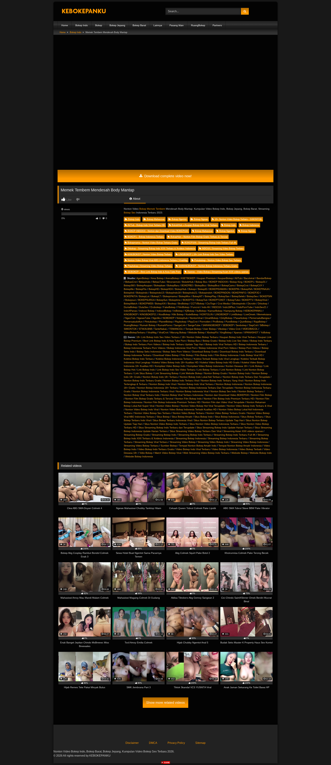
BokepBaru (173, 285)
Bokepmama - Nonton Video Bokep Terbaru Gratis (153, 242)
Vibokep (222, 328)
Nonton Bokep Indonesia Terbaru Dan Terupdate (206, 387)
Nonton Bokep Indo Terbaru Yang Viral (222, 380)
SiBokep (264, 325)
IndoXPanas (130, 310)
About (136, 198)
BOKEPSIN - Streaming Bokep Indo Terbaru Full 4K (210, 242)
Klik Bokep (178, 314)
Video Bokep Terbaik (250, 449)
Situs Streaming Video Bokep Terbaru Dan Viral (195, 431)
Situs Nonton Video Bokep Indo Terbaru (165, 424)
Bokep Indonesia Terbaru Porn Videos (144, 348)
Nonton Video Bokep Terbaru (188, 413)
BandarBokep (264, 278)
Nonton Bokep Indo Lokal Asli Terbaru (200, 377)
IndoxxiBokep (164, 310)
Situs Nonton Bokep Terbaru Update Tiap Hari (219, 420)
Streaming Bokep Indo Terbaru (195, 434)
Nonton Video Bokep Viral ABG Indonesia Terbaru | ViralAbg (157, 260)
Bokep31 (261, 281)
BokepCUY (256, 285)
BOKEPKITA (130, 296)
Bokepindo (142, 292)
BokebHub (187, 281)
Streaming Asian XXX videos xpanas (243, 431)
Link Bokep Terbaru (208, 369)
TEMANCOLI (176, 328)
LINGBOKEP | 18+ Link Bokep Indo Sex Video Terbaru (205, 254)
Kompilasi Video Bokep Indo (170, 366)
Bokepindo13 (157, 292)
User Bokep (209, 328)
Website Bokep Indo (261, 452)
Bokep (98, 25)
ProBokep (218, 321)
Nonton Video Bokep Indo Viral (142, 409)
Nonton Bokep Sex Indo (223, 391)
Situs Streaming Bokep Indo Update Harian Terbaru (225, 427)
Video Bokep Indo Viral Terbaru (193, 449)
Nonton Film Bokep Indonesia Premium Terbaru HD (172, 402)
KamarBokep (215, 310)
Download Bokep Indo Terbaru (236, 351)
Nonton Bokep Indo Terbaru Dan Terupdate (246, 377)
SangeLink (180, 325)
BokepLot (144, 296)
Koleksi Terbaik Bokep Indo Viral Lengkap (216, 358)
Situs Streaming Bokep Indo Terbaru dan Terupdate (166, 427)
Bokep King (236, 281)
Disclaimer (132, 742)
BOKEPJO (253, 292)
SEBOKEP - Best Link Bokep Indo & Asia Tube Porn (154, 271)
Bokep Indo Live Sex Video (233, 340)
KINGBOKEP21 (148, 314)
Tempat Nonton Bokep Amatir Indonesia (240, 445)
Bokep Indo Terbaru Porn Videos (143, 344)
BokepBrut (213, 285)
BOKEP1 (249, 281)
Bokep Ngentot (179, 219)
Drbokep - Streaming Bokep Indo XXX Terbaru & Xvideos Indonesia (161, 248)
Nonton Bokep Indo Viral (162, 384)
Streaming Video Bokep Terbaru (141, 445)
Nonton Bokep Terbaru (250, 391)
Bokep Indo (81, 25)
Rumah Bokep (148, 325)
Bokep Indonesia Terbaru (252, 344)
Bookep (172, 303)
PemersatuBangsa (259, 318)
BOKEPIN (234, 289)
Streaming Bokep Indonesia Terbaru (227, 438)
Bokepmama (170, 296)
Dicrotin (252, 303)
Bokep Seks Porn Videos (176, 351)
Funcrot (195, 307)
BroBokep (183, 303)
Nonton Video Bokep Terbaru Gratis (225, 413)
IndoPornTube (245, 307)
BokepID (202, 289)
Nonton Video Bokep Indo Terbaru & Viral (249, 405)
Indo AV (206, 307)
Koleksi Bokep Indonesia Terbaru (174, 358)
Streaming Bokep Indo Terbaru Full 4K (234, 434)
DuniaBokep (130, 307)
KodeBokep (192, 314)
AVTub (238, 278)
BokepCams (228, 285)
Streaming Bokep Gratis (137, 434)
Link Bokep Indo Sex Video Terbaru (176, 369)
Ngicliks (156, 318)
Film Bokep (187, 355)
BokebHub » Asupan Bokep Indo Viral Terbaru (194, 225)
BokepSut (162, 300)
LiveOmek (249, 314)
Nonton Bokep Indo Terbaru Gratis (142, 380)
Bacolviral (249, 278)
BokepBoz (200, 285)
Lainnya (157, 25)
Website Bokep (196, 332)
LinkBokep (236, 314)
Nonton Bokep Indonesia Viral (192, 391)
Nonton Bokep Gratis (215, 373)
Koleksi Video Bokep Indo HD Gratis (219, 362)
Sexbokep (241, 325)
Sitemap (200, 742)
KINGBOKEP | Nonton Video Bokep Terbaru (150, 254)
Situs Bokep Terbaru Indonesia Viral (172, 420)
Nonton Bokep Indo (239, 373)
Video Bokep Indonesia (224, 449)
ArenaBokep (172, 278)
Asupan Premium (206, 278)
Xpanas (238, 332)
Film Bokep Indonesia (226, 355)
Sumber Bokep (169, 445)
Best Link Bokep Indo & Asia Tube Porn (164, 340)
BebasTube (159, 281)
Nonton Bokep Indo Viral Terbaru (196, 384)
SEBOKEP (228, 325)
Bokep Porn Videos (249, 348)
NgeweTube (143, 318)
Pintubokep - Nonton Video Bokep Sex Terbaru (217, 260)
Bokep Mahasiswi (155, 219)
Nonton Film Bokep (261, 395)
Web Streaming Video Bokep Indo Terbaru (206, 452)
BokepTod (201, 300)
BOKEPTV (247, 300)
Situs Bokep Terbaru (252, 416)
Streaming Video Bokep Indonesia (249, 442)
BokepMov (184, 296)
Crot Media (224, 303)
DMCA (153, 742)
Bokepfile (129, 289)
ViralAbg (152, 332)
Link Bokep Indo (146, 369)
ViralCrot (163, 332)
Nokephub (182, 318)
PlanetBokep (166, 321)
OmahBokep (211, 318)
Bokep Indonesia (250, 225)
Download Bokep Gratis (205, 351)
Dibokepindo (238, 303)
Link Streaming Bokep (166, 373)
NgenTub (130, 318)
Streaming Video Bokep (182, 442)
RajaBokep (260, 321)
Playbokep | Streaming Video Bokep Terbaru (150, 266)
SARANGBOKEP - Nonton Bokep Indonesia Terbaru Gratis (208, 266)
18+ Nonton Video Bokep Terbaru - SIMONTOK (238, 219)
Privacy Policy (176, 742)
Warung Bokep (178, 332)
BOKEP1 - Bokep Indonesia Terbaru (146, 236)
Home (64, 25)
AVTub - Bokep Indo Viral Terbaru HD (146, 225)
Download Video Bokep (166, 355)
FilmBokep (183, 307)
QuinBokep (246, 321)
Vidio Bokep (145, 452)
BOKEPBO (187, 285)
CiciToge (211, 303)
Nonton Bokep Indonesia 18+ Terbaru (157, 387)
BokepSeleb (238, 296)
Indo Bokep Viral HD (251, 355)
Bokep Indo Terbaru (261, 340)
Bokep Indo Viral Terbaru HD (221, 344)
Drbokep (262, 303)
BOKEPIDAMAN (218, 289)
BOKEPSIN (266, 296)
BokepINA (246, 289)
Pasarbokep (240, 318)
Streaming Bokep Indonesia (191, 438)
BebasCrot (131, 281)
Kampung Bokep (233, 310)
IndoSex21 (261, 307)
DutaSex (143, 307)
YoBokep (265, 332)
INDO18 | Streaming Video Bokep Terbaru (222, 248)
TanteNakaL (160, 328)
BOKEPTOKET (217, 300)
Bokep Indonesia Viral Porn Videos (218, 348)
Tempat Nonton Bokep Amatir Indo (197, 445)
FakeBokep (169, 307)
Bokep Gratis (210, 340)
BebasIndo (145, 281)
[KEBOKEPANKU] (83, 11)
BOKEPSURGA (146, 300)
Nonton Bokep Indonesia (229, 384)
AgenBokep (142, 278)
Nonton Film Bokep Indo (188, 398)
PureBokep (231, 321)
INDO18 (216, 307)
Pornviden (205, 321)
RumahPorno (165, 325)
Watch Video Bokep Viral (167, 452)
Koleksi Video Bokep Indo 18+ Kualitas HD (175, 362)
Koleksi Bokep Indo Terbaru (139, 358)
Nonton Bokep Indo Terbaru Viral (181, 380)
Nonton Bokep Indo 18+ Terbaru (160, 377)
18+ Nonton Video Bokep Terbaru (200, 337)
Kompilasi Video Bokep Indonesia (205, 366)
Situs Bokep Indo (203, 416)
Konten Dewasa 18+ (237, 366)
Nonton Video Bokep (167, 405)
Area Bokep (157, 278)
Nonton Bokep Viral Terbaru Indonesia (182, 395)
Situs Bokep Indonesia (227, 416)
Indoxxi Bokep (146, 310)
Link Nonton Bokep (231, 369)
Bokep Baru (194, 340)
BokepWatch (130, 303)
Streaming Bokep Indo (164, 434)
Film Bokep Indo (204, 355)
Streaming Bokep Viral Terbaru (151, 442)
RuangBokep (198, 25)
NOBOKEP (168, 318)
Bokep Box (201, 281)
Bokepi (192, 289)
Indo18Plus (229, 307)
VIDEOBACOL (250, 328)
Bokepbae (159, 285)
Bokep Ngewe (201, 219)
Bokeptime (175, 300)
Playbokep (180, 321)
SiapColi (253, 325)
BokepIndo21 (190, 292)
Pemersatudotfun (133, 321)
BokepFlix (141, 289)
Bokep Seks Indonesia (149, 351)
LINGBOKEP (222, 314)
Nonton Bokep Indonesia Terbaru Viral (153, 391)
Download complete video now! (167, 176)
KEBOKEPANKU (253, 310)
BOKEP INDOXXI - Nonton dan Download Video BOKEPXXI (158, 231)
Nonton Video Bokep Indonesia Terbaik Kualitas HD (189, 409)
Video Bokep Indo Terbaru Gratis (156, 449)
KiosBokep (164, 314)
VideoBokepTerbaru (134, 332)
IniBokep (178, 310)
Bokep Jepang (117, 25)
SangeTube (194, 325)
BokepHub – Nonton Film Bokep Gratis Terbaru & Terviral (199, 236)
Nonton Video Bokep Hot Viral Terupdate (203, 405)
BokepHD (154, 289)
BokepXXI (160, 303)
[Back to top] (320, 754)
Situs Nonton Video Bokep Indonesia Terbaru (213, 424)
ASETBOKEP (188, 278)
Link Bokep (256, 366)
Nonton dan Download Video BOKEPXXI (227, 395)
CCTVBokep (197, 303)
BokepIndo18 (173, 292)
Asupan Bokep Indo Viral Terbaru (238, 337)
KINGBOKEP (131, 314)
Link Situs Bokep (143, 373)
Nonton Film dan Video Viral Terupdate (223, 402)
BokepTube (234, 300)
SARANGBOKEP (211, 325)
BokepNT (198, 296)
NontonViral (196, 318)
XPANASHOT (251, 332)
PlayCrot (193, 321)
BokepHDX (167, 289)
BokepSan (224, 296)
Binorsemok (173, 281)
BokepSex (252, 296)
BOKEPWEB (146, 303)
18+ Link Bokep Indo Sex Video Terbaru (158, 337)
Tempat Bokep (193, 328)
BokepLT (156, 296)
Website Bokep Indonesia (139, 456)
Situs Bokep (163, 416)
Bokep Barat (139, 25)
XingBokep (226, 332)
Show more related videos (165, 702)
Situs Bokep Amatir (182, 416)
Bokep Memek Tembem (152, 208)
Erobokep (156, 307)
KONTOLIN (206, 314)
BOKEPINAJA (261, 289)
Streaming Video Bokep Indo (213, 442)
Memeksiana (264, 314)
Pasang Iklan (176, 25)
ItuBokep (201, 310)
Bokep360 (129, 285)
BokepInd (129, 292)
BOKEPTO (188, 300)
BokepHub (180, 289)
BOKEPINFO (239, 292)
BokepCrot (242, 285)
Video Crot (234, 328)
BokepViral (261, 300)
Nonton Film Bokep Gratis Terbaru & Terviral (149, 398)
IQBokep (189, 310)
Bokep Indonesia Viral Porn (182, 348)
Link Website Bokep (191, 373)
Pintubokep (151, 321)
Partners (217, 25)
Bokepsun (130, 300)
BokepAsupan (144, 285)
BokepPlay (210, 296)
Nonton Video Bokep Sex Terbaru (152, 413)
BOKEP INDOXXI (218, 281)
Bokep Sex (130, 212)
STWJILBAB (145, 328)
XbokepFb (212, 332)
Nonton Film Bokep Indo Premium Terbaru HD (229, 398)
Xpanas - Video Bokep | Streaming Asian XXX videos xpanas (218, 271)
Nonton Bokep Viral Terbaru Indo (141, 395)
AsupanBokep (225, 278)
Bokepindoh (205, 292)
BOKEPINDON (222, 292)
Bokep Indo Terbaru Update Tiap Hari (183, 344)
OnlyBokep (226, 318)
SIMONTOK (130, 328)
